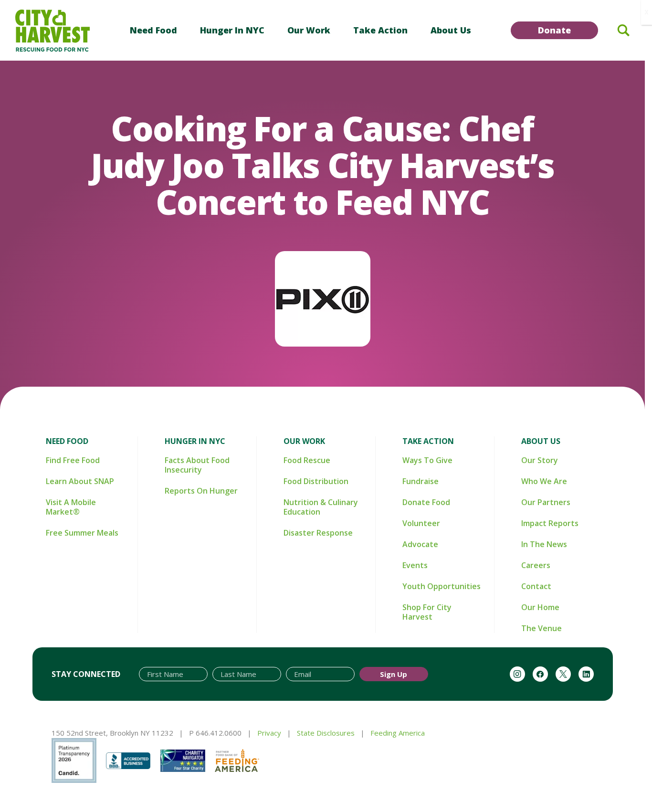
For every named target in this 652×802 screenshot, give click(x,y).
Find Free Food (73, 460)
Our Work (308, 30)
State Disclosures (326, 733)
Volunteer (421, 523)
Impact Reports (549, 523)
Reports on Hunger (201, 490)
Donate (554, 30)
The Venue (541, 628)
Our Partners (545, 502)
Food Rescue (307, 460)
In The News (544, 544)
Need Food (153, 30)
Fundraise (420, 481)
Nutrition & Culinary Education (321, 507)
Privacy (269, 733)
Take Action (380, 30)
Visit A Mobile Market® (71, 507)
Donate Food (426, 502)
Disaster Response (318, 533)
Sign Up (393, 674)
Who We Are (544, 481)
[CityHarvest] (52, 31)
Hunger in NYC (232, 30)
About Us (451, 30)
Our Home (540, 607)
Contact (536, 586)
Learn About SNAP (80, 481)
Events (415, 565)
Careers (535, 565)
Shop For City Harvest (427, 612)
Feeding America (397, 733)
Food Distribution (316, 481)
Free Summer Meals (82, 533)
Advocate (420, 544)
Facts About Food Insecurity (197, 465)
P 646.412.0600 (215, 733)
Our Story (539, 460)
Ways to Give (427, 460)
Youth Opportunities (441, 586)
